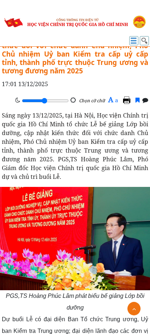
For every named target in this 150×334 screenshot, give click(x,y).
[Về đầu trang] (134, 309)
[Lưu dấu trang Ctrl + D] (137, 100)
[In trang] (128, 100)
